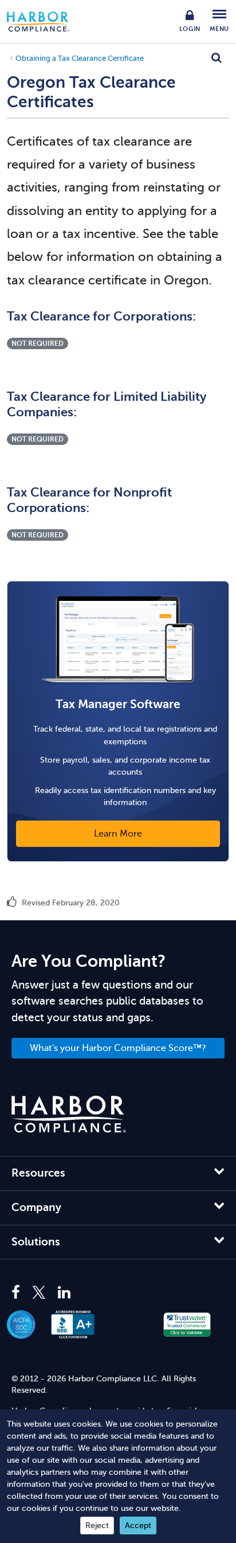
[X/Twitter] (39, 1293)
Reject (97, 1525)
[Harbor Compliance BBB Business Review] (79, 1324)
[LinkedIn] (64, 1293)
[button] (130, 1324)
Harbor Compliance (44, 21)
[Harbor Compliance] (68, 1114)
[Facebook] (18, 1293)
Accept (138, 1525)
